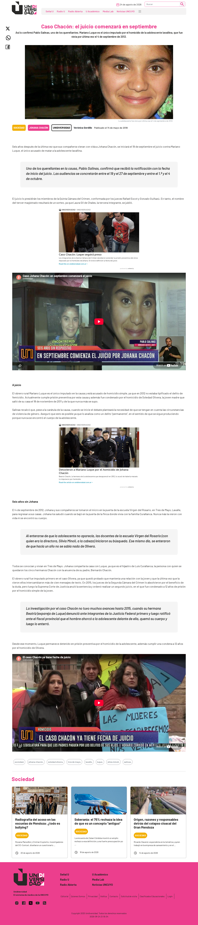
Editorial (64, 896)
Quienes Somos (78, 896)
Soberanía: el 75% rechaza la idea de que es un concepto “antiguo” (98, 821)
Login (170, 896)
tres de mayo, (74, 762)
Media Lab (108, 11)
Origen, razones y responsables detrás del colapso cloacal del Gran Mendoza (156, 823)
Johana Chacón (38, 127)
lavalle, (89, 762)
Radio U (61, 11)
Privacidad (93, 896)
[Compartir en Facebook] (8, 47)
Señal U (50, 11)
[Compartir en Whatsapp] (8, 38)
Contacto (114, 896)
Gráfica (103, 896)
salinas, (127, 762)
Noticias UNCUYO (126, 11)
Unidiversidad (61, 127)
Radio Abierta (75, 11)
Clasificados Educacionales (152, 896)
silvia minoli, (113, 762)
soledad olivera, (55, 762)
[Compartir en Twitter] (8, 28)
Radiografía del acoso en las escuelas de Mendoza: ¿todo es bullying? (37, 823)
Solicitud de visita (129, 896)
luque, (100, 762)
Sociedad (19, 127)
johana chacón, (36, 762)
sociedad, (19, 762)
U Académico (93, 11)
